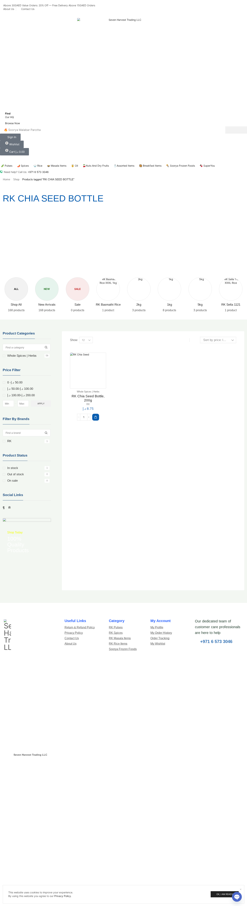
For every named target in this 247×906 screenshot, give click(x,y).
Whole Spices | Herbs (27, 355)
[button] (10, 136)
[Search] (236, 129)
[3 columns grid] (185, 339)
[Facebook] (4, 507)
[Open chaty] (237, 895)
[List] (193, 339)
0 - (14, 382)
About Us (8, 8)
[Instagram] (9, 507)
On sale (27, 480)
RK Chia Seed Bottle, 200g (88, 398)
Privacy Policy (62, 895)
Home (6, 179)
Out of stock (27, 474)
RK (27, 441)
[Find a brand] (46, 432)
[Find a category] (46, 347)
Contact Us (27, 8)
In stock (27, 468)
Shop (16, 179)
